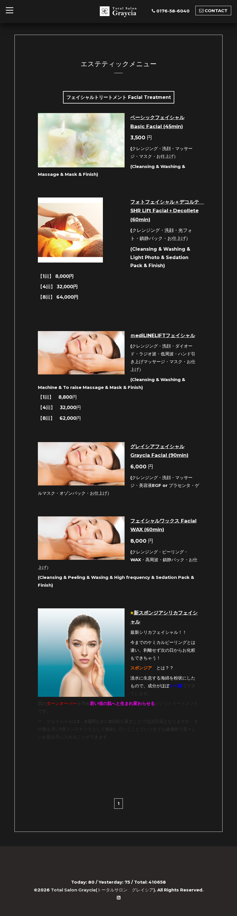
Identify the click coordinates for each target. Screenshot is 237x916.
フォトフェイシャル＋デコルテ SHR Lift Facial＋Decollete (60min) (167, 210)
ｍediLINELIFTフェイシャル (162, 335)
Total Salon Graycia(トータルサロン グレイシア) (103, 890)
